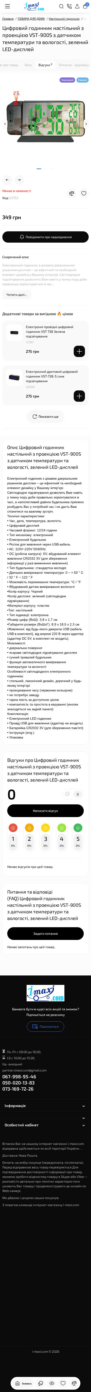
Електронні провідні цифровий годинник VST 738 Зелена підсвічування (49, 331)
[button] (4, 124)
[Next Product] (19, 180)
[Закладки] (63, 1383)
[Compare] (72, 193)
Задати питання (45, 933)
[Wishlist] (84, 193)
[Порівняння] (74, 1383)
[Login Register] (77, 6)
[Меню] (7, 6)
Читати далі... (17, 295)
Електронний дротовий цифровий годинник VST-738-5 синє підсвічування (52, 376)
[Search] (61, 6)
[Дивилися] (52, 1383)
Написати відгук (45, 811)
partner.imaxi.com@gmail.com (24, 1070)
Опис (28, 65)
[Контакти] (69, 6)
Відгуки (45, 65)
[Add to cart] (79, 351)
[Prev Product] (7, 180)
